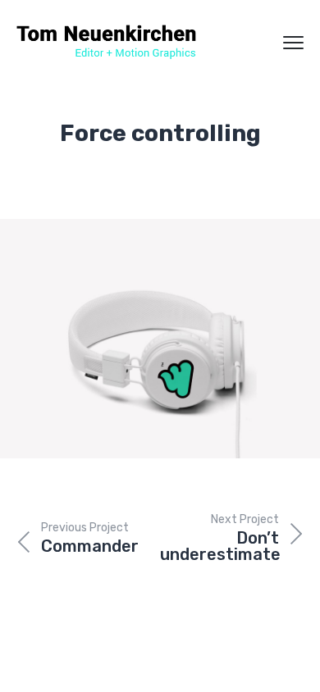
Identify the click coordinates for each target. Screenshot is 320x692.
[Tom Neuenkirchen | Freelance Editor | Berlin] (106, 43)
